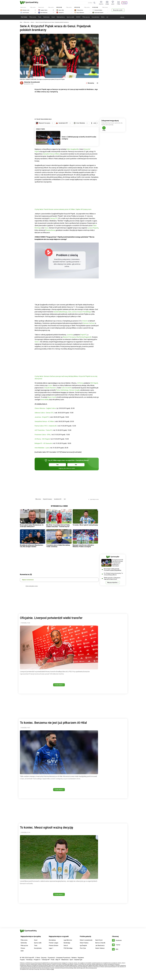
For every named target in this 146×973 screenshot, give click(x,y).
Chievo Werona (40, 408)
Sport (71, 959)
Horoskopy (29, 959)
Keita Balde (45, 399)
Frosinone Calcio (40, 434)
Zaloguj (124, 2)
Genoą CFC (54, 218)
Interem (85, 321)
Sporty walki (70, 17)
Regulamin (81, 957)
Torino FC (49, 430)
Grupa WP (31, 957)
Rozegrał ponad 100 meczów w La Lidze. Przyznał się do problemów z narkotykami (117, 563)
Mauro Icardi (51, 397)
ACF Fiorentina (40, 430)
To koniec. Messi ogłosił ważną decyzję (85, 525)
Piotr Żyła (83, 948)
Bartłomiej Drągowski (84, 337)
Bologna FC (38, 443)
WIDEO (78, 17)
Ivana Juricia (72, 312)
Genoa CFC (49, 413)
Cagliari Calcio (51, 408)
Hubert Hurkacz (100, 948)
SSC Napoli (94, 383)
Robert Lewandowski (86, 940)
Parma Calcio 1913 (41, 426)
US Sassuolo (47, 443)
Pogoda (22, 959)
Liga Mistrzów (68, 940)
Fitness (23, 948)
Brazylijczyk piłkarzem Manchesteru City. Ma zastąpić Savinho (31, 545)
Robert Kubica (84, 943)
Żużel (53, 17)
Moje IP (58, 959)
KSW (22, 951)
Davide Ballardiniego (60, 312)
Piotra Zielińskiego (62, 390)
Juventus (70, 335)
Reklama (74, 957)
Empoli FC (83, 335)
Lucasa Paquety (92, 228)
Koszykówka (95, 17)
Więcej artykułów (112, 582)
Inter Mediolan (39, 448)
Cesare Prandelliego (84, 312)
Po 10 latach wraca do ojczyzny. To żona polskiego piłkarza (113, 574)
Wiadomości (65, 959)
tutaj (53, 969)
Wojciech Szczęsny (69, 337)
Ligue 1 (51, 948)
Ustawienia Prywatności (63, 957)
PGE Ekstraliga (68, 948)
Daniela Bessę (50, 230)
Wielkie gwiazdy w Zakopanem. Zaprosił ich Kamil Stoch (112, 578)
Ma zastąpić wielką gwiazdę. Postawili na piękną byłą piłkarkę (112, 569)
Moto (102, 17)
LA (107, 17)
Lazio (50, 385)
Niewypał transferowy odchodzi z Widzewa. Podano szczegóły (83, 545)
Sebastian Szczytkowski (32, 82)
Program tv (37, 959)
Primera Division (53, 945)
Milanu (57, 154)
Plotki (52, 959)
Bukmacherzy (61, 17)
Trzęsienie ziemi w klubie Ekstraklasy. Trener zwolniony (58, 545)
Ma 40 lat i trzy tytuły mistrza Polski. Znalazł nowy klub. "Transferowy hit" (58, 525)
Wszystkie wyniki (117, 10)
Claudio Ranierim (50, 388)
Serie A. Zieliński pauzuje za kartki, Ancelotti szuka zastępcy (79, 138)
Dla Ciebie (24, 17)
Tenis (39, 17)
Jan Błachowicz (100, 945)
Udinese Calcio (40, 413)
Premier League (53, 943)
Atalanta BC (53, 426)
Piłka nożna (32, 17)
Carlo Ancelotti (66, 388)
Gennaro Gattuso (89, 323)
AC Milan (51, 421)
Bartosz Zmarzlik (100, 943)
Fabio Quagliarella (72, 149)
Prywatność (51, 957)
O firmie (37, 957)
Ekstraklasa (52, 940)
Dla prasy (44, 957)
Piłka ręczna (86, 17)
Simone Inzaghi (74, 390)
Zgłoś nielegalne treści (32, 586)
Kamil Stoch (98, 940)
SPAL (49, 434)
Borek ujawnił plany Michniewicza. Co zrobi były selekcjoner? (32, 525)
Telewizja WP (46, 959)
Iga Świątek (83, 945)
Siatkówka (46, 17)
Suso (46, 228)
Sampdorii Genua (48, 154)
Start (21, 22)
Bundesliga (67, 943)
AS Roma (80, 383)
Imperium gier (78, 959)
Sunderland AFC (57, 499)
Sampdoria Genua (41, 421)
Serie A (32, 22)
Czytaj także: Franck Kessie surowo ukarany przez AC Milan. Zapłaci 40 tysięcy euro (63, 209)
